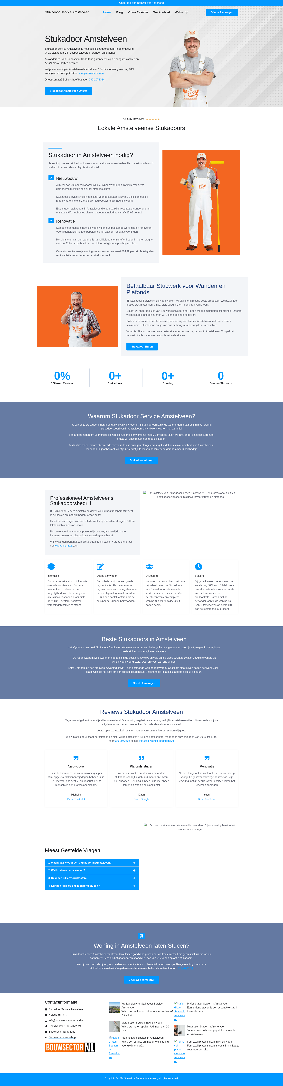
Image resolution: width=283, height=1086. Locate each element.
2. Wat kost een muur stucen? (66, 870)
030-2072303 (122, 740)
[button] (92, 863)
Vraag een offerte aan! (91, 73)
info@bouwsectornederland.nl (156, 740)
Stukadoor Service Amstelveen (67, 12)
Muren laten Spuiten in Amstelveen (142, 1022)
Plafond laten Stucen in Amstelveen (207, 1003)
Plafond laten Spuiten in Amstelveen (143, 1037)
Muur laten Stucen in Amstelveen (206, 1026)
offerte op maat (63, 545)
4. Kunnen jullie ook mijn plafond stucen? (74, 885)
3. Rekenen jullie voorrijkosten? (67, 878)
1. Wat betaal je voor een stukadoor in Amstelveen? (80, 862)
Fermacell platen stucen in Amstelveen (209, 1041)
